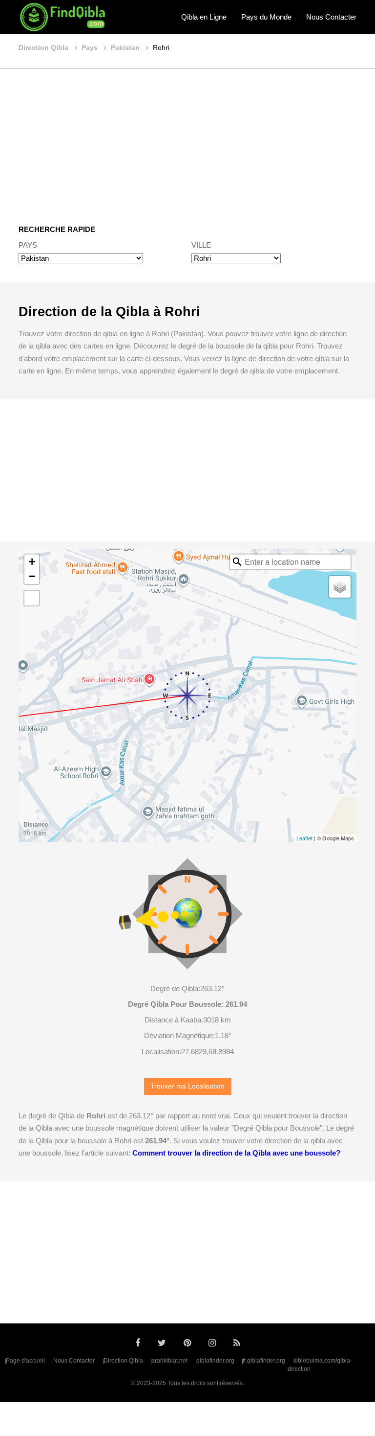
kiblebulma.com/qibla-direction (320, 1365)
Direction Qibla (123, 1360)
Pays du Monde (266, 17)
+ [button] (32, 562)
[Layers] (340, 587)
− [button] (32, 576)
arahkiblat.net (169, 1360)
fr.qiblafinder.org (264, 1360)
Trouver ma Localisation (187, 1086)
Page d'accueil (25, 1360)
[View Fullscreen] (31, 598)
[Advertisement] (187, 139)
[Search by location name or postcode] (237, 562)
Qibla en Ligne (204, 17)
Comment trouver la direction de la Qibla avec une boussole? (236, 1153)
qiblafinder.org (215, 1360)
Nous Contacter (331, 17)
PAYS (28, 245)
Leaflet (304, 838)
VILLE (201, 245)
